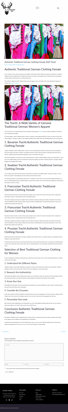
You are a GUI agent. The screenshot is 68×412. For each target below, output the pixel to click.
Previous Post (4, 331)
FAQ (20, 399)
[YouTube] (9, 400)
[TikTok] (12, 400)
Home (37, 392)
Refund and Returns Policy (41, 396)
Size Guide (21, 392)
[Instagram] (6, 400)
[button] (58, 8)
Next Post (64, 331)
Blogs (14, 64)
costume (41, 131)
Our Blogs (21, 396)
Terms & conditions (39, 399)
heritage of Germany (14, 83)
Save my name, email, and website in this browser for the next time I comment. (22, 368)
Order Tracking (22, 394)
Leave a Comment (8, 64)
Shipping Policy (39, 394)
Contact (20, 397)
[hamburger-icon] (37, 8)
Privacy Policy (38, 397)
